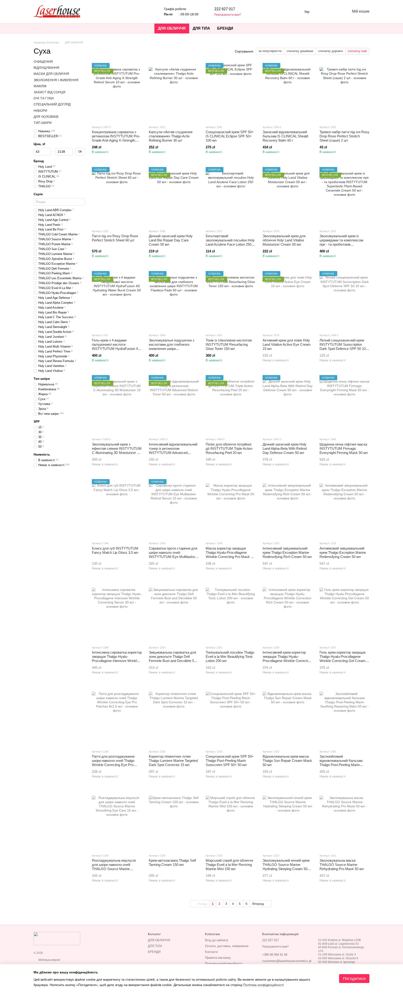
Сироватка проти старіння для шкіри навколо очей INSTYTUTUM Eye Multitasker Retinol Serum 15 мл (173, 554)
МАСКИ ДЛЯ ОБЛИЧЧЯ (51, 74)
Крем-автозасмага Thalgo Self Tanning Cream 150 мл (172, 862)
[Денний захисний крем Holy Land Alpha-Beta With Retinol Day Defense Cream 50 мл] (288, 404)
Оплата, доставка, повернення (226, 946)
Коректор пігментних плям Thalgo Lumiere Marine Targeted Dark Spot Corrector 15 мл (173, 760)
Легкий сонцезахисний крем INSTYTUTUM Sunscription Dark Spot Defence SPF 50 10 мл (343, 346)
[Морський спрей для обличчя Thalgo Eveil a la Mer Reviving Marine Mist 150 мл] (231, 820)
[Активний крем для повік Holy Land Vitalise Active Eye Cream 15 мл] (288, 300)
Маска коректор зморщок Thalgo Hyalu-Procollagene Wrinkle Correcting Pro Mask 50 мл (230, 554)
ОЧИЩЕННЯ (43, 61)
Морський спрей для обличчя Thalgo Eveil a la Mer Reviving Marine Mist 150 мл (229, 864)
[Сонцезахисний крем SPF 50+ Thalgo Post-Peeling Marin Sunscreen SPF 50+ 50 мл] (231, 716)
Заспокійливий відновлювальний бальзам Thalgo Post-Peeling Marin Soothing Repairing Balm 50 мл (343, 762)
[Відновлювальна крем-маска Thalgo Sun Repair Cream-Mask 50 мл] (288, 716)
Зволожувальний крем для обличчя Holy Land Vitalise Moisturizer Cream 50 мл (284, 240)
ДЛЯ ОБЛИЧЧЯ (172, 28)
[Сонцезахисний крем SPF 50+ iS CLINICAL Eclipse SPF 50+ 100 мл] (231, 92)
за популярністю (270, 51)
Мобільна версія (49, 960)
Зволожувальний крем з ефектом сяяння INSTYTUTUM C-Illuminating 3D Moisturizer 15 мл (117, 450)
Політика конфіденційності (223, 963)
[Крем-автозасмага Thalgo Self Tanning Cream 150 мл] (174, 820)
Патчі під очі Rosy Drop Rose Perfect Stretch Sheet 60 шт (115, 238)
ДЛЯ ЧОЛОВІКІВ (46, 116)
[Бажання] (322, 11)
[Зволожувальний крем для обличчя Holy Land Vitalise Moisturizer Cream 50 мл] (288, 196)
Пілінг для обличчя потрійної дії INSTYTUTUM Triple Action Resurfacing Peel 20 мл (229, 448)
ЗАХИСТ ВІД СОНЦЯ (49, 92)
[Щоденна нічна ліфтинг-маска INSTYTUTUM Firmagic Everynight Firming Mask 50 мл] (344, 404)
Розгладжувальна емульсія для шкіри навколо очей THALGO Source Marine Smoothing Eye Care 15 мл (114, 866)
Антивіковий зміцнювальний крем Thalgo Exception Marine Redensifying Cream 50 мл (343, 552)
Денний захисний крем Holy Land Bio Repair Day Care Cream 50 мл (171, 240)
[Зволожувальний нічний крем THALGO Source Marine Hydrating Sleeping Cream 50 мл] (288, 820)
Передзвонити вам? (227, 14)
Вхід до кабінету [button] (216, 940)
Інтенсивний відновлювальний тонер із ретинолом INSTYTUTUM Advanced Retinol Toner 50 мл (173, 450)
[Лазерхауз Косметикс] (57, 938)
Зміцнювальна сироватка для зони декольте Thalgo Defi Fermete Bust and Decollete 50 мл (172, 658)
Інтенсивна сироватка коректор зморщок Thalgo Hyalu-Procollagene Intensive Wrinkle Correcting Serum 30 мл (117, 658)
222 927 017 (224, 9)
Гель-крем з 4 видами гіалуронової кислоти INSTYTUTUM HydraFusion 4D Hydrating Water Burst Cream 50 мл (117, 348)
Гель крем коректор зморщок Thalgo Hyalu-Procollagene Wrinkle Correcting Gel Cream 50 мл (343, 658)
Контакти (211, 952)
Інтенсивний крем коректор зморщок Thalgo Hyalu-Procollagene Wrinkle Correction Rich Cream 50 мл (287, 658)
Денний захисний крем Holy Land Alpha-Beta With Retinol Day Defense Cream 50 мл (285, 448)
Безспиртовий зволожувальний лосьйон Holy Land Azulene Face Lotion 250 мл (230, 242)
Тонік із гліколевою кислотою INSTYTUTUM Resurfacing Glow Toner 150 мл (229, 344)
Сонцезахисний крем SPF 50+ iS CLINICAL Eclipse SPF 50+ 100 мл (230, 136)
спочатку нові (357, 51)
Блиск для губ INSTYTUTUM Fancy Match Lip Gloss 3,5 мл (115, 550)
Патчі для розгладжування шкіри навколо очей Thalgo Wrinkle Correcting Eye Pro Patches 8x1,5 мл (113, 762)
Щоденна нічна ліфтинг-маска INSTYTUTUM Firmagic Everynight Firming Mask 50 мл (344, 448)
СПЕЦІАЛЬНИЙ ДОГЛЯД (52, 104)
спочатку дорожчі (330, 51)
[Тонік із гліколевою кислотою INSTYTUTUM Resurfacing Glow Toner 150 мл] (231, 300)
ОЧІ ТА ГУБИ (44, 98)
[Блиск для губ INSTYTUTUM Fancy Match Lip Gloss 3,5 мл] (117, 508)
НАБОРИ (40, 110)
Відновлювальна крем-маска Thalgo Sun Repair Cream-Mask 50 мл (287, 760)
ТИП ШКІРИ (43, 123)
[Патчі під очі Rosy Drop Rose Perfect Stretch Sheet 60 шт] (117, 196)
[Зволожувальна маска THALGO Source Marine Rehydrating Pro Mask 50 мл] (344, 820)
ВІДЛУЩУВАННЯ (46, 68)
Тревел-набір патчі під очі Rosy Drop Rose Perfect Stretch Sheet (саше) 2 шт (344, 136)
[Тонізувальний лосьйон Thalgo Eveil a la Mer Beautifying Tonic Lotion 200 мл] (231, 612)
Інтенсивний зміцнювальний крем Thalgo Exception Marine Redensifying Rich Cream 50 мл (287, 552)
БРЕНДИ (225, 28)
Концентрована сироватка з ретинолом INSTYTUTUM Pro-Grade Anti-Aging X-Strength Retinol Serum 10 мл (116, 138)
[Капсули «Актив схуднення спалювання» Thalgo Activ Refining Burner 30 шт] (174, 92)
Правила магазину (218, 957)
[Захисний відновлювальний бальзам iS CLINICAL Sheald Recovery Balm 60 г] (288, 92)
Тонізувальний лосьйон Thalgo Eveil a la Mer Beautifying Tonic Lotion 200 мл (230, 656)
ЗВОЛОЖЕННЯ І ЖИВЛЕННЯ (56, 80)
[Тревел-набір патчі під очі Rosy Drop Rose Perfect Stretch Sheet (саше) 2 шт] (344, 92)
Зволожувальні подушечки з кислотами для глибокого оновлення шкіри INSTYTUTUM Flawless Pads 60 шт (172, 348)
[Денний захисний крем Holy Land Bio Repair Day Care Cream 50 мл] (174, 196)
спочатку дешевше (300, 51)
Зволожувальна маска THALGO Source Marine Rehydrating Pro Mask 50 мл (342, 864)
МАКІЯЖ (40, 86)
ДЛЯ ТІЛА (201, 28)
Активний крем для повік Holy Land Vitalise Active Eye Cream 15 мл (287, 344)
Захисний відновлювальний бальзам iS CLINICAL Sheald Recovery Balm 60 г (285, 136)
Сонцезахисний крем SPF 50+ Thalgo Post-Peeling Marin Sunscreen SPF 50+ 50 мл (230, 760)
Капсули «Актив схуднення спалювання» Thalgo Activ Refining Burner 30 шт (170, 136)
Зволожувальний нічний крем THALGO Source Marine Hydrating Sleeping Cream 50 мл (286, 866)
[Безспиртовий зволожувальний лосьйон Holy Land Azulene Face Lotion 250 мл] (231, 196)
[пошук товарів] (245, 28)
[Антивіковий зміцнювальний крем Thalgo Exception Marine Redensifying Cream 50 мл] (344, 508)
